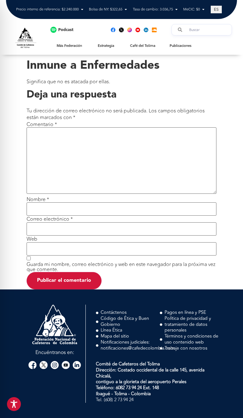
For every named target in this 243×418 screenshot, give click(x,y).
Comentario (42, 124)
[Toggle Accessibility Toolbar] (14, 404)
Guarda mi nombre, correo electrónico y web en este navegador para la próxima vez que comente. (121, 267)
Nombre (38, 199)
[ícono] (121, 30)
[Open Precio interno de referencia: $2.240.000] (82, 9)
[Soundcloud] (154, 30)
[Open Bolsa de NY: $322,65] (126, 9)
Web (32, 239)
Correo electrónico (50, 219)
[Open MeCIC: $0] (203, 9)
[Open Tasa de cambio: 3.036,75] (176, 9)
